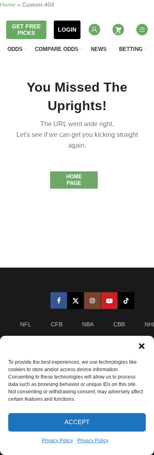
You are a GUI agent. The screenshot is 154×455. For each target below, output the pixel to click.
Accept (77, 421)
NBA (88, 324)
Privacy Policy (57, 440)
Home (8, 4)
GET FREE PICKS (26, 30)
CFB (56, 324)
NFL (25, 324)
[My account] (94, 29)
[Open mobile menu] (142, 29)
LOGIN (67, 29)
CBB (119, 324)
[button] (142, 346)
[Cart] (118, 29)
